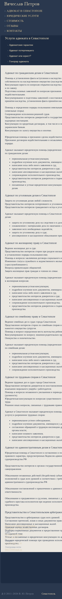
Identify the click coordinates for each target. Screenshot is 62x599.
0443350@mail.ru (13, 549)
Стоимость (15, 20)
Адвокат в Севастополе (24, 10)
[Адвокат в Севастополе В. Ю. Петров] (21, 4)
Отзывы (12, 25)
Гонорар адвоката (19, 61)
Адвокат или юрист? (20, 56)
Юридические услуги (23, 15)
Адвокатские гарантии (21, 45)
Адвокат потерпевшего (21, 50)
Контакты (14, 30)
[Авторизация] (2, 594)
